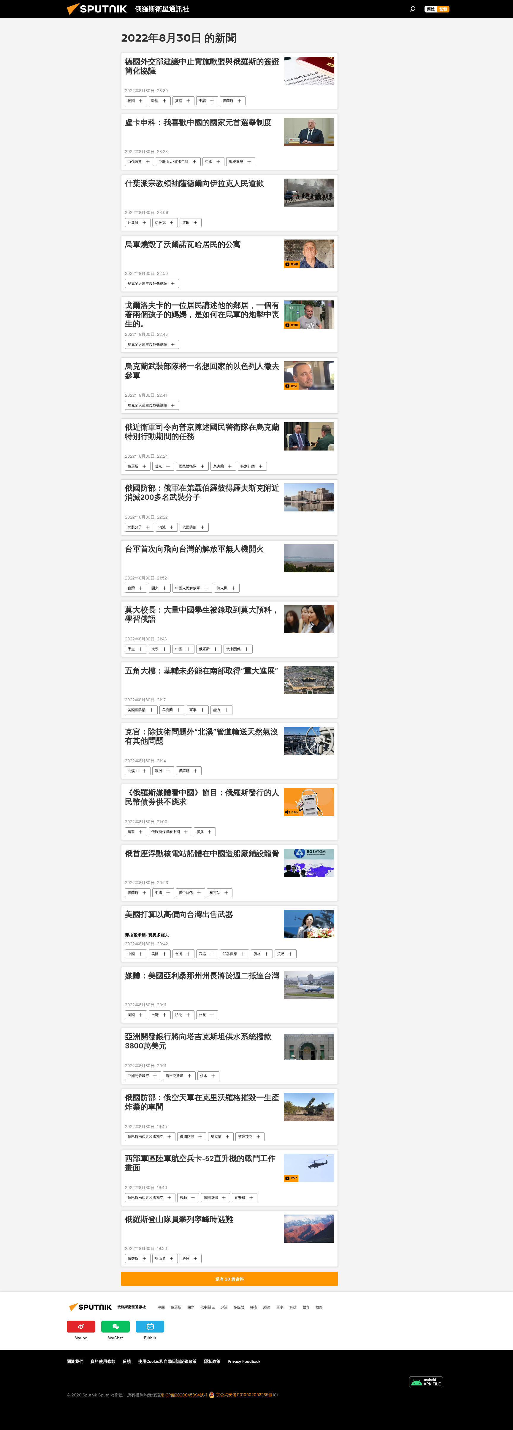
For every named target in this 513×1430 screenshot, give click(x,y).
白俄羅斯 (135, 161)
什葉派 (133, 222)
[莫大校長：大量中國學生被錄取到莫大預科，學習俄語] (309, 619)
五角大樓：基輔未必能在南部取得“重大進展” (201, 670)
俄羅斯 (228, 100)
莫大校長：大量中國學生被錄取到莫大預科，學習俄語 (202, 614)
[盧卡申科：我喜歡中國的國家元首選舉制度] (309, 132)
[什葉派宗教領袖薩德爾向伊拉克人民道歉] (309, 193)
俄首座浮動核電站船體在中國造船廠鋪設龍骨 (202, 853)
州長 (202, 1014)
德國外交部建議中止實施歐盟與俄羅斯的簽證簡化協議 (202, 66)
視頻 (183, 1197)
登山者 (160, 1258)
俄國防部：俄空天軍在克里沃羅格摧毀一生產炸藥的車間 (202, 1102)
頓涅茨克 (245, 1136)
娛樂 (319, 1307)
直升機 (240, 1197)
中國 (208, 161)
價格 (257, 954)
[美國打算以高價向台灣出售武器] (309, 924)
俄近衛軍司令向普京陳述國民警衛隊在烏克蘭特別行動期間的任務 (202, 431)
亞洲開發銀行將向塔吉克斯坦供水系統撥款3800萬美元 (198, 1041)
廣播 (200, 831)
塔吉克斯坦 (174, 1075)
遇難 (185, 1258)
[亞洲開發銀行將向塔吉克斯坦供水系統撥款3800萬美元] (309, 1046)
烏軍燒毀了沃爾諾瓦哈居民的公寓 (183, 244)
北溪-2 (133, 770)
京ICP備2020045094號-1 (183, 1395)
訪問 (178, 1014)
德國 (131, 100)
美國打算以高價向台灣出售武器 (179, 914)
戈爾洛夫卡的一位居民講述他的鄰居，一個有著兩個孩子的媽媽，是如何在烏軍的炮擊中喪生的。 (202, 314)
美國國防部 (136, 710)
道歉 (185, 222)
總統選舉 (236, 161)
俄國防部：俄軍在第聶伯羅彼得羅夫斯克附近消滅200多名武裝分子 (202, 492)
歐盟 (155, 100)
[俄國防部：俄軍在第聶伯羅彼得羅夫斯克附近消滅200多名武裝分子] (309, 497)
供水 (203, 1075)
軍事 (193, 710)
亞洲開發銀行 (138, 1075)
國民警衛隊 (188, 466)
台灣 (131, 588)
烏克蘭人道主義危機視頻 (147, 283)
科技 (293, 1307)
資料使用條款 (103, 1361)
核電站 (215, 892)
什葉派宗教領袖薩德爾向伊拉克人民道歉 (194, 183)
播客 (131, 831)
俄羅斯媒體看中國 (165, 831)
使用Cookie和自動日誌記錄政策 (167, 1361)
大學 (155, 649)
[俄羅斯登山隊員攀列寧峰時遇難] (309, 1229)
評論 (224, 1307)
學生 (131, 649)
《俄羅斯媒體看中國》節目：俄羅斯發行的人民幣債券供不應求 (202, 797)
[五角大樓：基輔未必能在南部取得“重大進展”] (309, 680)
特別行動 (247, 466)
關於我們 (75, 1361)
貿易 (280, 954)
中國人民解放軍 (187, 588)
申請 (202, 100)
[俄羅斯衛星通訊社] (99, 16)
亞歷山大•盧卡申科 (174, 161)
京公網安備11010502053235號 (244, 1394)
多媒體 (239, 1307)
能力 (216, 710)
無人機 (222, 588)
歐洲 (158, 770)
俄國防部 (189, 527)
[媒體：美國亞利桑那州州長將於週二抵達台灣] (309, 985)
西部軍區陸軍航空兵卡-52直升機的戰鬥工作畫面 (200, 1163)
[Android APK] (426, 1383)
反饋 (127, 1361)
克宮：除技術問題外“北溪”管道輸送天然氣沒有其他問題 (201, 736)
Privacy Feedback (244, 1361)
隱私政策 (212, 1361)
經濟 (266, 1307)
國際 (190, 1307)
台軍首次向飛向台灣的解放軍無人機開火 (194, 549)
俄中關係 (233, 649)
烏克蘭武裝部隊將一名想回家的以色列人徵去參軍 (202, 370)
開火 (155, 588)
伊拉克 (160, 222)
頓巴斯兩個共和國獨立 (145, 1136)
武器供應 (230, 954)
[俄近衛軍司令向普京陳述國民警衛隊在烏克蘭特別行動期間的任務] (309, 436)
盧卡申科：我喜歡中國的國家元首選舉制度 (198, 122)
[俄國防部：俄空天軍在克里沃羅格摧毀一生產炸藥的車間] (309, 1107)
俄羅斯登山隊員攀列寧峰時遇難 (179, 1219)
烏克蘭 (218, 466)
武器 (202, 954)
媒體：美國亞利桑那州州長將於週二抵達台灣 (202, 975)
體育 (306, 1307)
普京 (158, 466)
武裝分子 (135, 527)
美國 (155, 954)
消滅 (162, 527)
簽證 (178, 100)
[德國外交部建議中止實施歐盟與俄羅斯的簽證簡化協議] (309, 71)
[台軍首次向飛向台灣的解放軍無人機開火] (309, 558)
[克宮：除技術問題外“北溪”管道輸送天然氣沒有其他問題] (309, 741)
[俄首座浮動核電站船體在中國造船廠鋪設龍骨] (309, 863)
